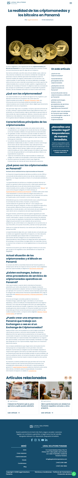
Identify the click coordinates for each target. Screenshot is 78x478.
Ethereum (33, 100)
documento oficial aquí (36, 268)
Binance (39, 312)
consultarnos (32, 371)
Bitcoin (43, 188)
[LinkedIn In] (46, 440)
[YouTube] (42, 440)
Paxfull (45, 312)
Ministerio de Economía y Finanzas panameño (29, 294)
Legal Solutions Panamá (20, 367)
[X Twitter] (39, 440)
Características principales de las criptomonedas (57, 81)
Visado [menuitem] (24, 460)
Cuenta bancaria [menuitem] (21, 457)
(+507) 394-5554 (61, 466)
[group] (22, 398)
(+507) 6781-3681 (61, 462)
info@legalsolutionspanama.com (56, 459)
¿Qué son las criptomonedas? (57, 75)
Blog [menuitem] (25, 467)
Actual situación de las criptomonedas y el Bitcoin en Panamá (60, 95)
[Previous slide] (66, 377)
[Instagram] (35, 440)
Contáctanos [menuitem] (22, 463)
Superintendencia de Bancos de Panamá (18, 192)
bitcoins (27, 100)
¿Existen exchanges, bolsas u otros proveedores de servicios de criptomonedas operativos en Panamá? (60, 104)
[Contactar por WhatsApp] (74, 474)
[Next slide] (70, 377)
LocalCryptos (10, 314)
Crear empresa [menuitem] (21, 453)
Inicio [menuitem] (24, 450)
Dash (37, 100)
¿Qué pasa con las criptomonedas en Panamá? (57, 88)
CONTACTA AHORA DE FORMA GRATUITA (60, 151)
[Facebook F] (32, 440)
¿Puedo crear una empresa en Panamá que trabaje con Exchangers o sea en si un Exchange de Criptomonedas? (60, 115)
